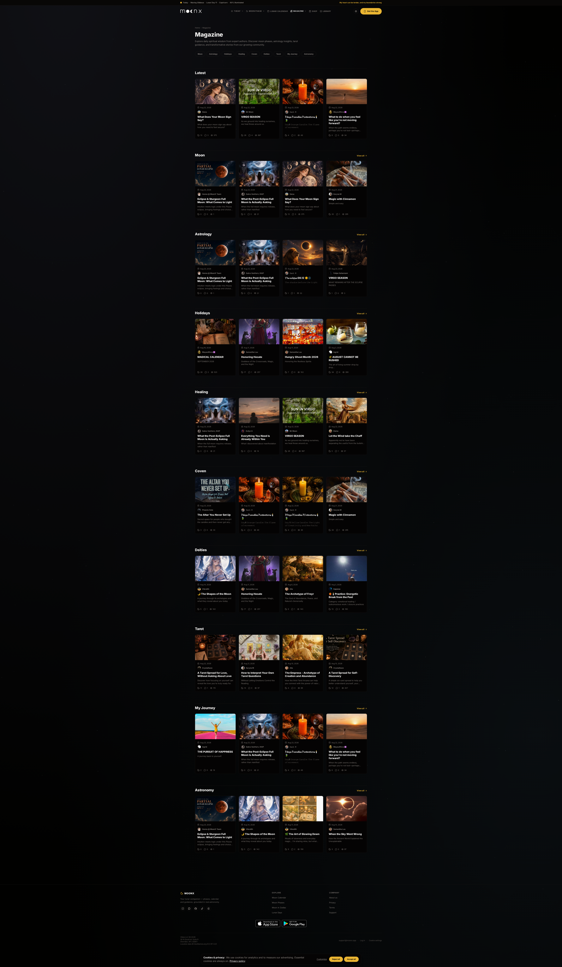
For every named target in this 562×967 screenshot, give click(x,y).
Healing (241, 54)
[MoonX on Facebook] (195, 908)
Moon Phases (278, 902)
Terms (332, 907)
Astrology (213, 54)
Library (327, 11)
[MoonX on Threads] (208, 908)
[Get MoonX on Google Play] (294, 923)
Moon (200, 54)
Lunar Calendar (279, 11)
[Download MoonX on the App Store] (268, 923)
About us (333, 897)
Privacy (332, 902)
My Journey (292, 54)
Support (332, 912)
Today (237, 11)
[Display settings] (356, 11)
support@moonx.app (347, 940)
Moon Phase (255, 11)
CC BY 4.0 (212, 944)
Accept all (351, 959)
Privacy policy (237, 961)
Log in (362, 940)
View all (360, 155)
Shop (314, 11)
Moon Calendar (279, 897)
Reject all (336, 959)
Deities (267, 54)
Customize (322, 959)
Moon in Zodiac (279, 907)
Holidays (228, 54)
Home (197, 28)
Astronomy (308, 54)
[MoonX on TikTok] (202, 908)
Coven (254, 54)
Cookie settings (375, 940)
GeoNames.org (200, 944)
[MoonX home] (191, 11)
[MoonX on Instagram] (182, 908)
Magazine (298, 11)
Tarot (278, 54)
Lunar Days (277, 912)
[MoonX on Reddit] (189, 908)
